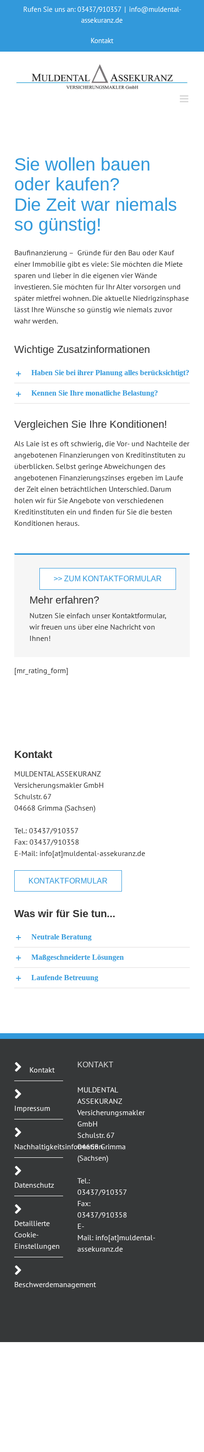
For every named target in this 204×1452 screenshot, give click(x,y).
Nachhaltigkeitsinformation (58, 1146)
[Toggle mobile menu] (185, 99)
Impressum (32, 1108)
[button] (102, 373)
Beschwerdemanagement (55, 1284)
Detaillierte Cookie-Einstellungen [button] (37, 1234)
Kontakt (42, 1069)
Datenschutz (34, 1185)
